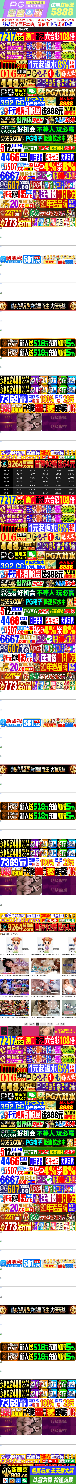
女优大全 (71, 485)
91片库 (58, 485)
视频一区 (6, 470)
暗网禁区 (58, 489)
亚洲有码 (58, 470)
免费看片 (6, 493)
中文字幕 (32, 474)
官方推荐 (6, 481)
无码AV (6, 485)
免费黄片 (45, 489)
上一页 (32, 1024)
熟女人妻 (32, 489)
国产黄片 (19, 489)
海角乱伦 (71, 489)
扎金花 (71, 481)
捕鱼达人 (19, 481)
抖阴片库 (6, 489)
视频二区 (6, 474)
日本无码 (45, 470)
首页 (26, 1024)
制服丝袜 (71, 474)
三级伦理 (19, 474)
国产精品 (19, 470)
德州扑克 (45, 481)
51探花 (45, 485)
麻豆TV (32, 485)
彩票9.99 (58, 481)
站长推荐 (6, 478)
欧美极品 (71, 470)
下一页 (50, 1024)
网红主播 (32, 470)
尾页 (62, 1024)
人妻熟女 (58, 474)
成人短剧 (45, 493)
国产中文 (19, 493)
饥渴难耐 (32, 478)
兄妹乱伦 (32, 493)
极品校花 (58, 493)
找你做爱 (45, 478)
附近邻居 (19, 478)
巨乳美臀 (45, 474)
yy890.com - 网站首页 (17, 29)
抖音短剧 (19, 485)
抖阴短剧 (71, 493)
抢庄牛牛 (32, 481)
